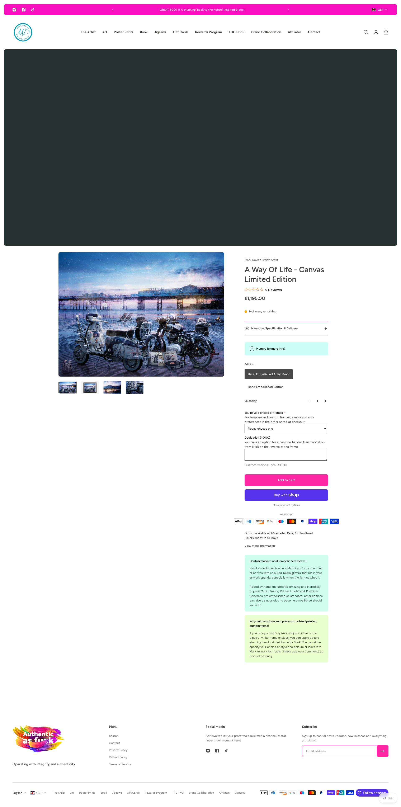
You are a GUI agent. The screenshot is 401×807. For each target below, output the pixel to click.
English (17, 793)
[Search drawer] (366, 32)
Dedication (257, 437)
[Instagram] (14, 9)
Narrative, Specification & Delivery (274, 328)
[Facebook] (23, 9)
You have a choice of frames (264, 413)
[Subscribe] (382, 751)
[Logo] (23, 32)
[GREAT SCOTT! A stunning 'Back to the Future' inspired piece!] (200, 9)
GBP (380, 9)
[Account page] (376, 32)
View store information (260, 546)
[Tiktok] (32, 9)
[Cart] (386, 32)
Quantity (251, 401)
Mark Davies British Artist (261, 260)
